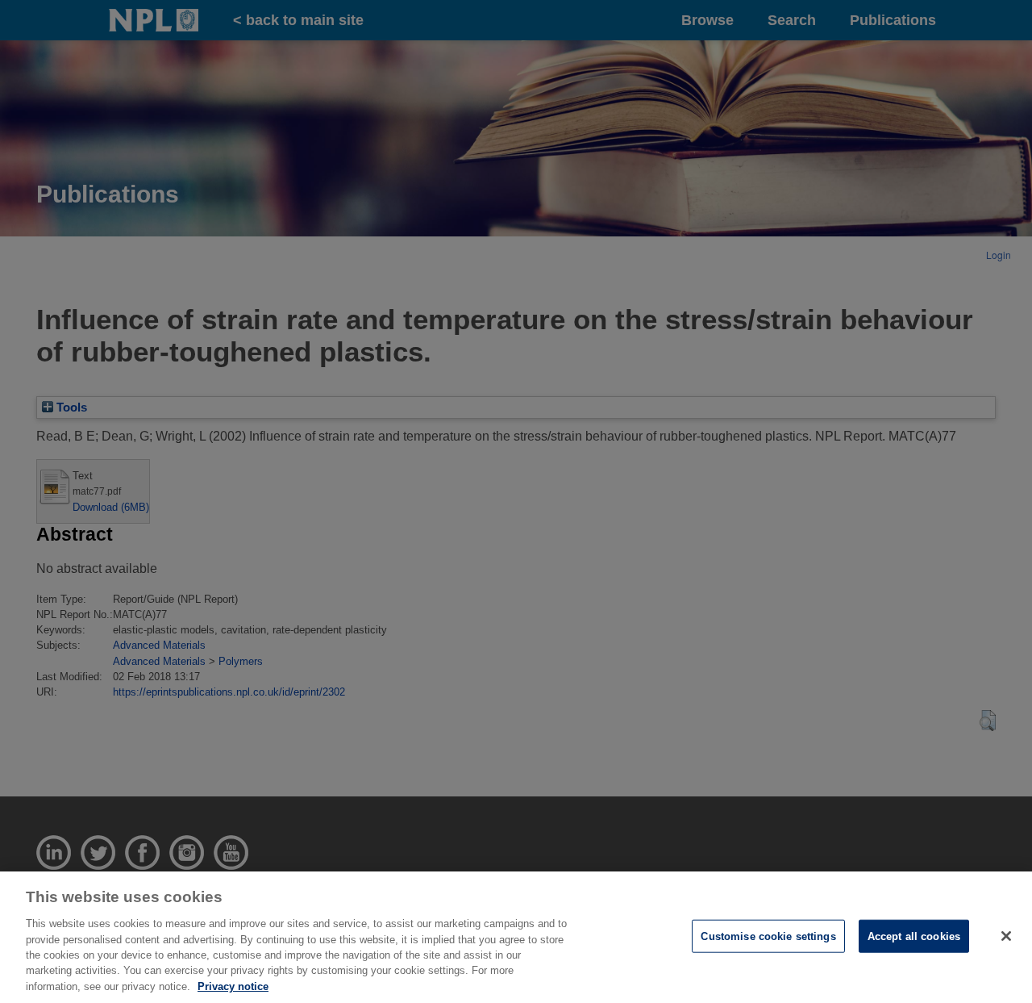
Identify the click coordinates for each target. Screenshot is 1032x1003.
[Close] (1006, 936)
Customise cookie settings (768, 936)
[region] (516, 937)
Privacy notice (233, 986)
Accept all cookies (914, 936)
